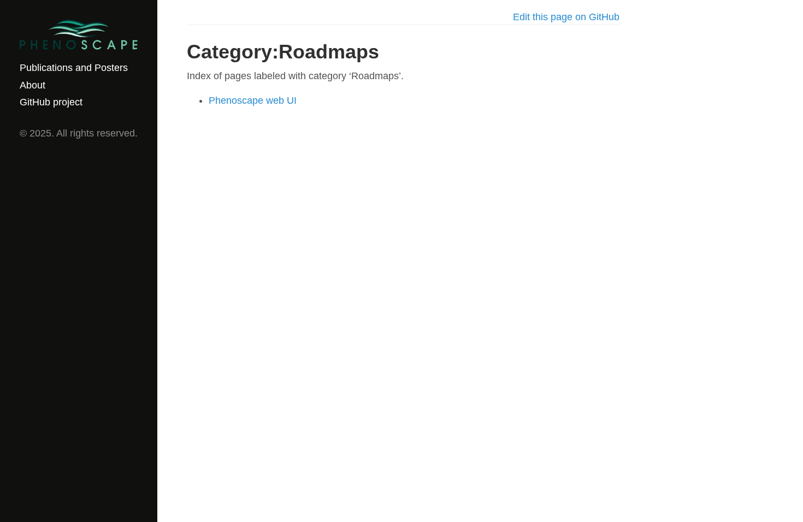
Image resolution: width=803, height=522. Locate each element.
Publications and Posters (74, 67)
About (32, 85)
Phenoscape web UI (253, 100)
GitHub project (51, 102)
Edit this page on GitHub (566, 16)
